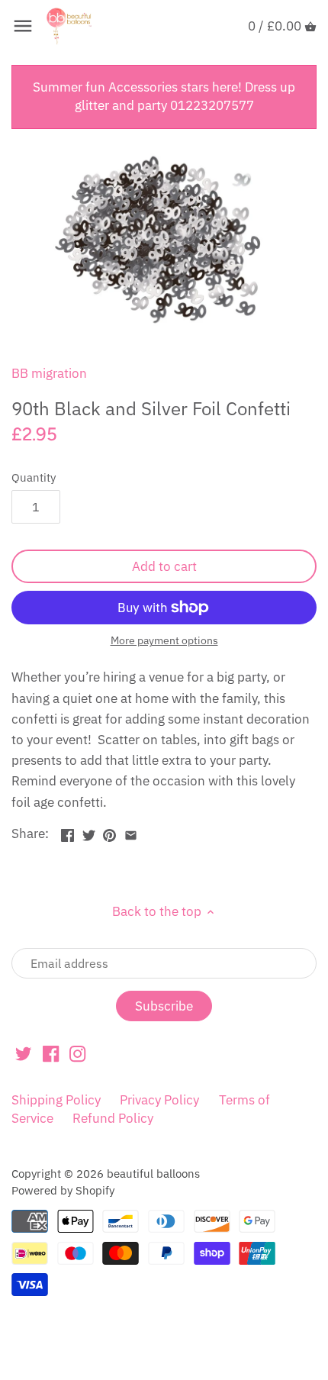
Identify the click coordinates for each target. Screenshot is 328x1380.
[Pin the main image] (109, 832)
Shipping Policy (56, 1099)
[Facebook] (51, 1053)
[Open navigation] (22, 26)
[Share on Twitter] (88, 832)
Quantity (33, 477)
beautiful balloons (153, 1173)
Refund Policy (112, 1118)
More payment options (164, 640)
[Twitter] (23, 1053)
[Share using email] (130, 832)
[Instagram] (77, 1053)
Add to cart (164, 566)
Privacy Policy (159, 1099)
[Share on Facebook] (67, 832)
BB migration (49, 373)
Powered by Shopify (62, 1190)
